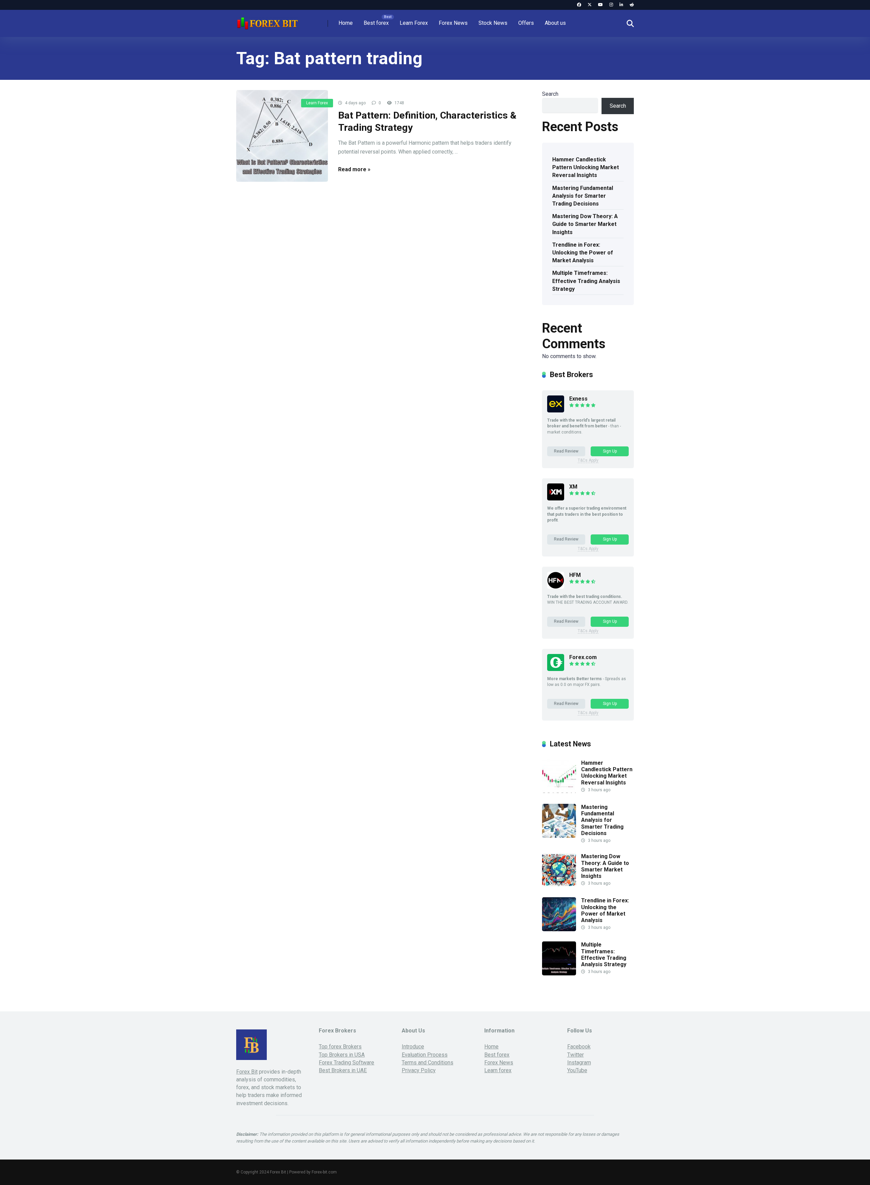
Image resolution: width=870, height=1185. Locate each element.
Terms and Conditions (427, 1062)
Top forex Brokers (340, 1046)
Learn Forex (414, 23)
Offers (526, 23)
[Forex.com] (555, 669)
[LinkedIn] (621, 5)
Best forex (376, 23)
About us (555, 23)
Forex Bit (247, 1071)
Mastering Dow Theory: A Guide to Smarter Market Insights (585, 224)
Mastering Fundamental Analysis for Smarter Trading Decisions (582, 196)
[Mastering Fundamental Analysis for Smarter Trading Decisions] (559, 836)
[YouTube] (600, 5)
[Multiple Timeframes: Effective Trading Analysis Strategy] (559, 973)
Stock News (492, 23)
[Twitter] (590, 5)
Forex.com (583, 657)
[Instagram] (611, 5)
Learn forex (497, 1070)
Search (550, 94)
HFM (575, 575)
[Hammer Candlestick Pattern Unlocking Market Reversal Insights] (559, 792)
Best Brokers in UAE (343, 1070)
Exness (578, 398)
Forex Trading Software (346, 1062)
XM (573, 486)
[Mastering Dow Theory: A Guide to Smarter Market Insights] (559, 885)
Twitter (575, 1054)
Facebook (579, 1046)
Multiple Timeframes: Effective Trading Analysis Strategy (586, 281)
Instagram (579, 1062)
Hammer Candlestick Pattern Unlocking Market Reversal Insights (585, 167)
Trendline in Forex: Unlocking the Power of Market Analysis (582, 253)
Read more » (354, 169)
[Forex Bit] (267, 21)
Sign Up (610, 451)
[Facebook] (579, 5)
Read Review (566, 451)
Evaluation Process (425, 1054)
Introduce (413, 1046)
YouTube (577, 1070)
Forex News (453, 23)
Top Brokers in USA (342, 1054)
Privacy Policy (419, 1070)
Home (345, 23)
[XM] (555, 498)
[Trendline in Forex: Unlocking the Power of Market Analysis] (559, 929)
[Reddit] (632, 5)
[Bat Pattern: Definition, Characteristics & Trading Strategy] (282, 136)
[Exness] (555, 410)
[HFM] (555, 587)
